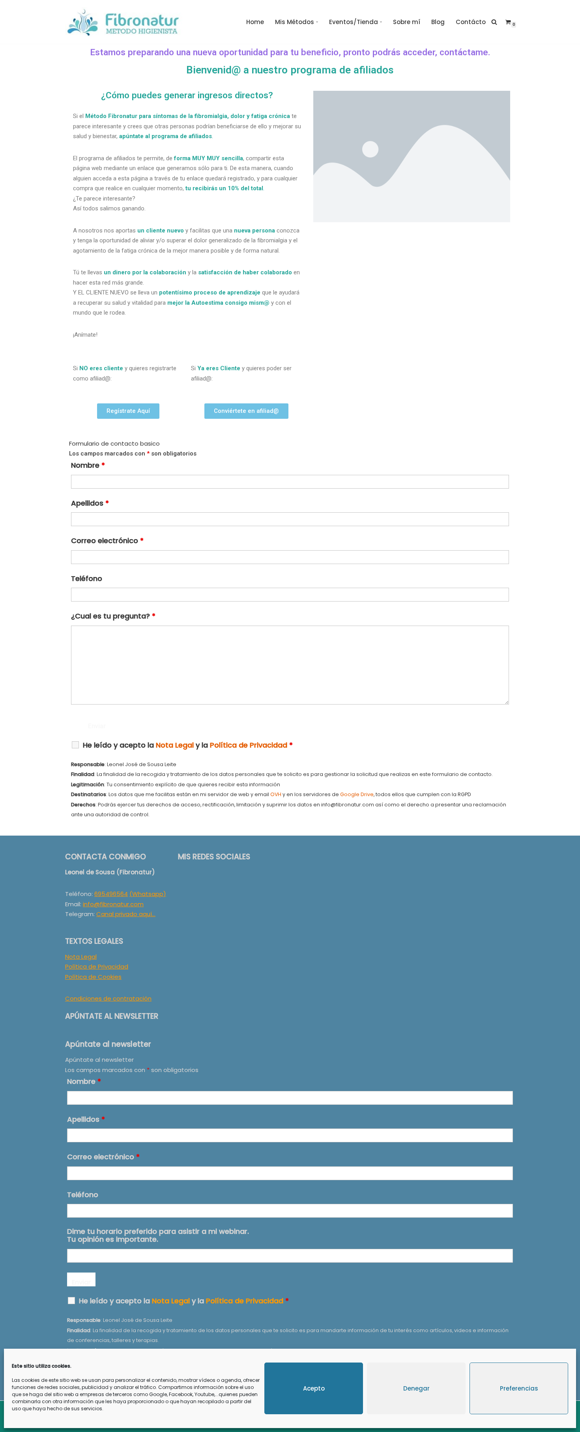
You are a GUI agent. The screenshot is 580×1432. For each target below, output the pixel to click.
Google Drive (357, 794)
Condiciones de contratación (108, 998)
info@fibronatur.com (113, 904)
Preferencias (519, 1388)
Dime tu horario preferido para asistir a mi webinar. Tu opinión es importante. (158, 1235)
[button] (317, 22)
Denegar (416, 1388)
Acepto (314, 1388)
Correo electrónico (107, 541)
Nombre (88, 465)
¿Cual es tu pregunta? (113, 616)
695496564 (111, 894)
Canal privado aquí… (125, 914)
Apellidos (90, 503)
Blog (438, 22)
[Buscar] (494, 22)
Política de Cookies (93, 977)
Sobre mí (406, 22)
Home (255, 22)
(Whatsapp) (147, 894)
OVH (275, 794)
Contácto (471, 22)
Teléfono (86, 579)
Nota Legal (81, 956)
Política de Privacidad (96, 966)
